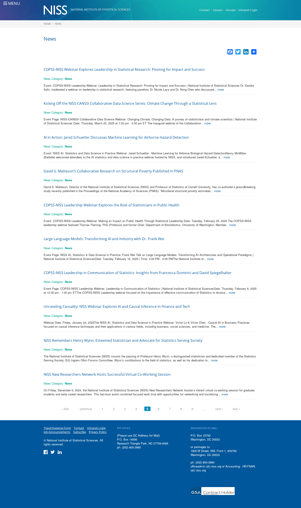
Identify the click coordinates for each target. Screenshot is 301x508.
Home (47, 23)
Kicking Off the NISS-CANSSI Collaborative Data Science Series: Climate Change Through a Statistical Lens (130, 103)
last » (236, 409)
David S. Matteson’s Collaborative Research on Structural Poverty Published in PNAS (114, 171)
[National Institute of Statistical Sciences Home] (57, 10)
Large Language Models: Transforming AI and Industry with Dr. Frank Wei (104, 238)
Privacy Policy (98, 432)
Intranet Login (248, 10)
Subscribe (79, 432)
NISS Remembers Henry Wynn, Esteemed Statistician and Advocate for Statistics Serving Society (123, 340)
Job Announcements (57, 432)
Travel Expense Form (57, 428)
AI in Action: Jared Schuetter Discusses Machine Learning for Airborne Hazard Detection (116, 137)
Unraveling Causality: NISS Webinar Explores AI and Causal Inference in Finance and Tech (117, 306)
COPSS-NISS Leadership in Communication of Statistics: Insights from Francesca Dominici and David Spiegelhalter (138, 272)
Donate (231, 10)
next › (219, 409)
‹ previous (85, 409)
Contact (204, 10)
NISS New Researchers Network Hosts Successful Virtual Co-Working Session (107, 374)
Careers (218, 10)
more (220, 89)
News (58, 23)
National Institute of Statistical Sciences (100, 9)
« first (65, 409)
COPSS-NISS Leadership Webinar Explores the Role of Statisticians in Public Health (111, 205)
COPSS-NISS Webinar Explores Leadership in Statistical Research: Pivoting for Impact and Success (125, 69)
